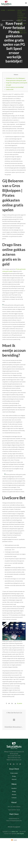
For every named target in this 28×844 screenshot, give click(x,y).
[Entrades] (14, 720)
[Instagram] (17, 764)
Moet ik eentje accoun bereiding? (15, 87)
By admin (19, 703)
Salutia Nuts (15, 831)
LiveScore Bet (9, 89)
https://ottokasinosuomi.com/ (14, 820)
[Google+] (14, 764)
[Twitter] (10, 764)
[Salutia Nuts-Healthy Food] (6, 3)
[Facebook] (7, 764)
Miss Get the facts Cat (14, 713)
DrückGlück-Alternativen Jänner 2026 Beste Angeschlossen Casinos (14, 727)
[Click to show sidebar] (1, 24)
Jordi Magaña (20, 833)
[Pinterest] (20, 764)
